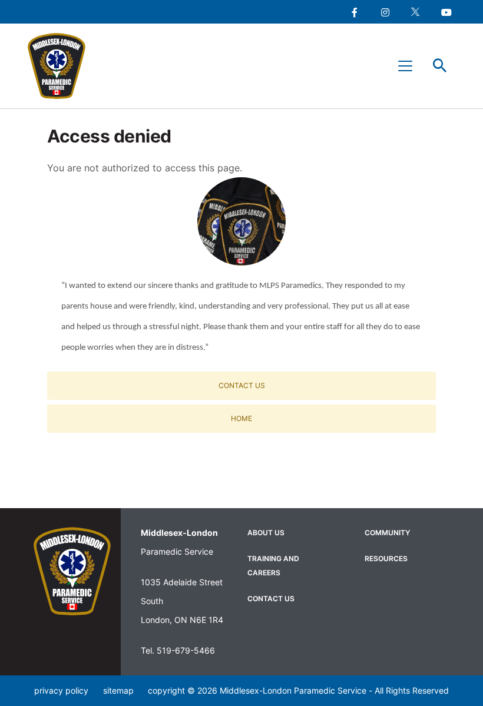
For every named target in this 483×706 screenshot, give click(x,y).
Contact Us (242, 385)
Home (241, 418)
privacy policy (61, 690)
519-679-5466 (186, 650)
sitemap (118, 690)
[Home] (62, 66)
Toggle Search (440, 66)
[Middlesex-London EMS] (72, 571)
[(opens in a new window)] (354, 11)
